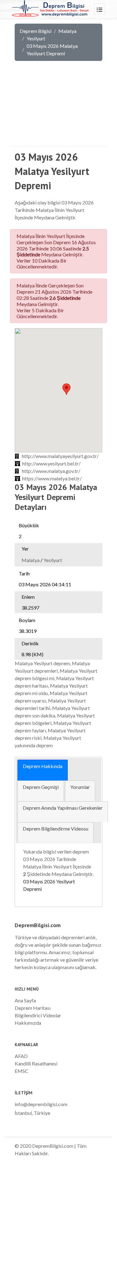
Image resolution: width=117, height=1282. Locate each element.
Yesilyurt (36, 38)
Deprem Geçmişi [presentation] (41, 787)
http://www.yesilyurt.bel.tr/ (51, 463)
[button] (66, 389)
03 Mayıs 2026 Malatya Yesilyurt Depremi (52, 49)
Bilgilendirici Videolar (38, 1015)
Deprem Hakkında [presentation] (42, 766)
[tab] (42, 770)
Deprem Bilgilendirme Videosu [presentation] (55, 828)
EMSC (21, 1071)
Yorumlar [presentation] (80, 787)
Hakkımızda (28, 1023)
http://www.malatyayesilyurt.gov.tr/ (60, 456)
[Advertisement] (58, 108)
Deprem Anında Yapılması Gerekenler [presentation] (63, 808)
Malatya (67, 31)
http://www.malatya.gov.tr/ (51, 471)
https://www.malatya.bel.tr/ (52, 478)
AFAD (21, 1056)
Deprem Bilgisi (35, 31)
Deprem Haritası (33, 1008)
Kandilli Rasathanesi (36, 1063)
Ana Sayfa (25, 1000)
